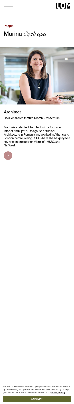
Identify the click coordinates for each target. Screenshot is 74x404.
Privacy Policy (58, 392)
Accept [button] (37, 399)
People (8, 26)
